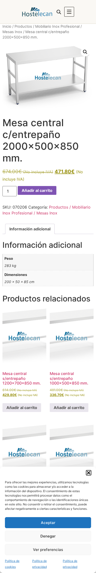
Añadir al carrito (37, 190)
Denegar (48, 536)
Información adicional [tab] (29, 228)
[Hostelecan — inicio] (37, 12)
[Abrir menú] (69, 12)
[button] (88, 472)
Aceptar (48, 522)
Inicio (6, 26)
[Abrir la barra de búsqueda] (58, 12)
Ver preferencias (48, 549)
